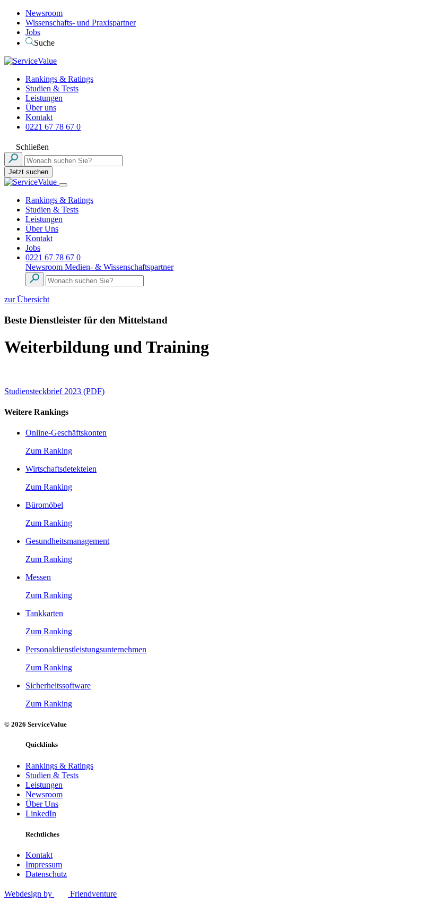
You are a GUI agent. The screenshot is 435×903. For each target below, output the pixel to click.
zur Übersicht (26, 299)
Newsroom (44, 13)
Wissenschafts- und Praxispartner (80, 22)
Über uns (40, 107)
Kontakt (39, 117)
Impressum (43, 864)
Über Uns (41, 228)
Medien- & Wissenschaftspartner (119, 266)
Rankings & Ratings (59, 78)
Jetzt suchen (28, 172)
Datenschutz (46, 874)
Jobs (32, 32)
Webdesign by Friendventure (60, 893)
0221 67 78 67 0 (53, 126)
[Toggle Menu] (63, 184)
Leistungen (44, 98)
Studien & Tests (52, 88)
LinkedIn (40, 813)
